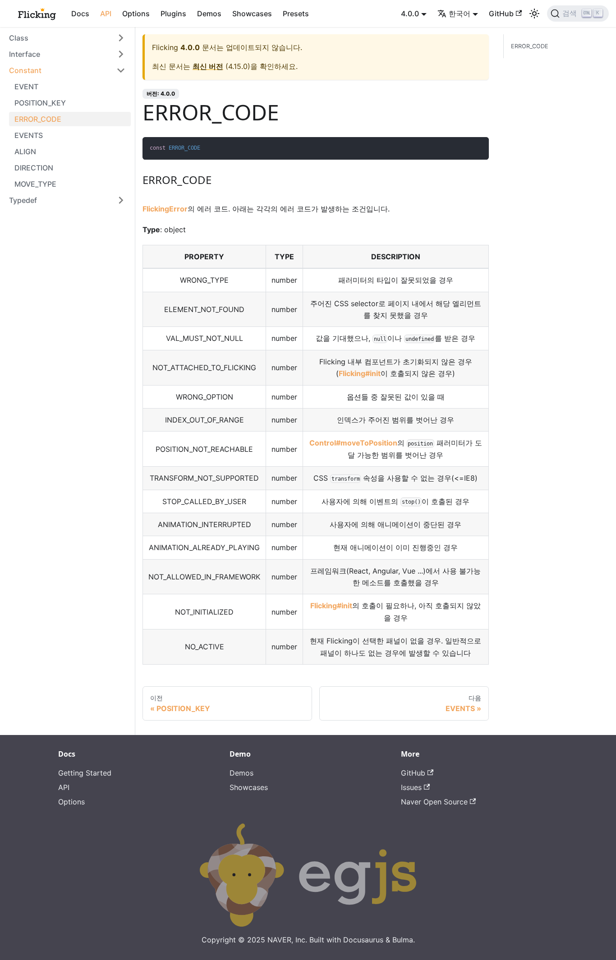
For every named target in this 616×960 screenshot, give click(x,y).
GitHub (501, 13)
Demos (209, 13)
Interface (24, 54)
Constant (25, 70)
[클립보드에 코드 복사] (477, 148)
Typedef (23, 200)
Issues (411, 787)
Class (18, 37)
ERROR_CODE (37, 119)
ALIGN (25, 151)
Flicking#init (360, 373)
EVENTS (28, 135)
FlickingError (165, 208)
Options (136, 13)
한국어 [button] (459, 13)
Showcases (252, 13)
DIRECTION (33, 167)
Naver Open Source (434, 801)
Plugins (173, 13)
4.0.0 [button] (410, 13)
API (105, 13)
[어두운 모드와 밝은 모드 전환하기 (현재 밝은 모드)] (534, 13)
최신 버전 (208, 66)
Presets (296, 13)
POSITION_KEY (40, 102)
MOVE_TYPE (35, 183)
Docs (80, 13)
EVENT (26, 86)
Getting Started (84, 772)
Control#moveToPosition (353, 442)
